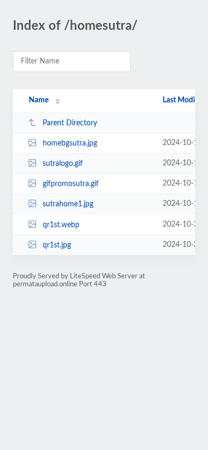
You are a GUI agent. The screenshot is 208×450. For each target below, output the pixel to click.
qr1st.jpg (57, 245)
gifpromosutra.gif (71, 184)
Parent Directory (70, 123)
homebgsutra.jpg (70, 143)
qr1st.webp (61, 225)
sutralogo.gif (63, 163)
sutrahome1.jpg (68, 204)
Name (39, 100)
